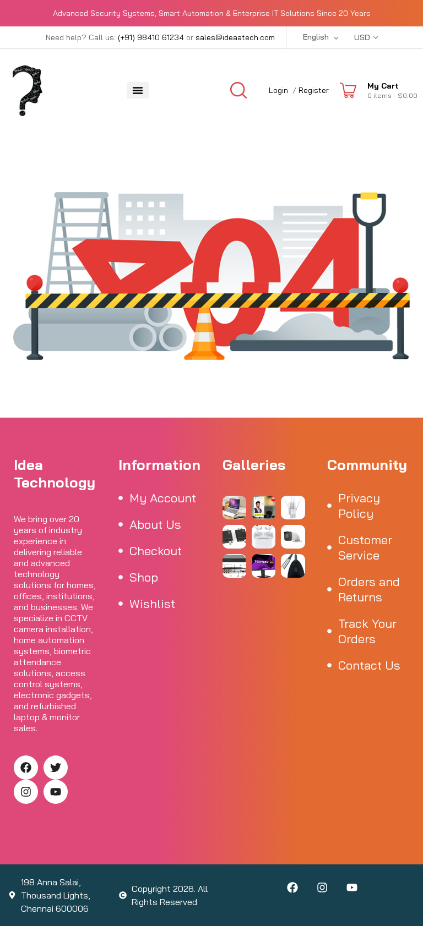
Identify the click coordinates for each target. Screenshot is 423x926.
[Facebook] (26, 767)
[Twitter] (56, 767)
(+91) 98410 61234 (151, 37)
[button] (138, 90)
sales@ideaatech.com (235, 37)
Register (314, 90)
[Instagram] (26, 792)
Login (278, 90)
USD (362, 37)
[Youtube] (56, 792)
